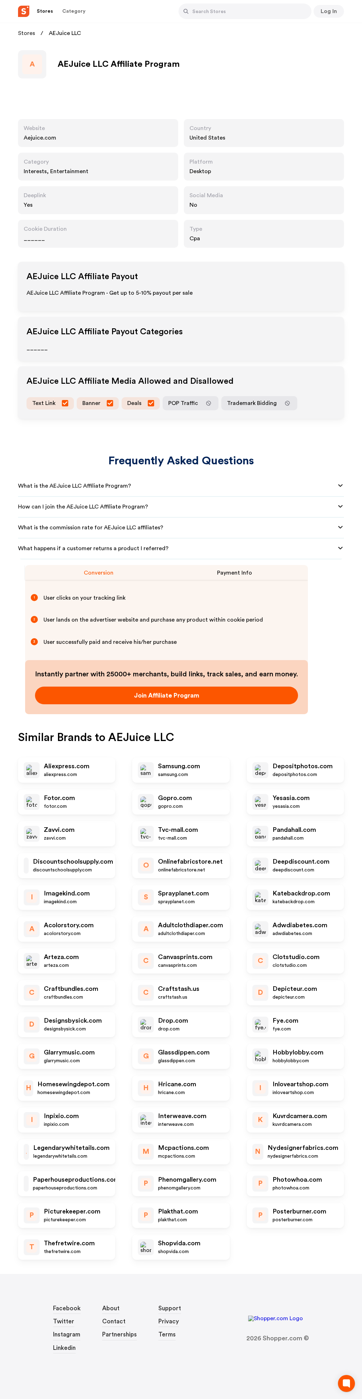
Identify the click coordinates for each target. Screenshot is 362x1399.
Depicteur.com (295, 989)
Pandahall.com (294, 830)
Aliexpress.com (66, 766)
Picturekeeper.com (72, 1211)
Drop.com (173, 1020)
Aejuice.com (40, 138)
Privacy (168, 1321)
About (110, 1308)
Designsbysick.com (73, 1020)
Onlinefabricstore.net (190, 861)
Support (169, 1308)
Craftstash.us (178, 989)
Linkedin (64, 1348)
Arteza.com (61, 957)
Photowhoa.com (297, 1179)
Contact (113, 1321)
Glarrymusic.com (69, 1052)
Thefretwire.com (69, 1243)
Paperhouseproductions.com (76, 1179)
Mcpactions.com (183, 1148)
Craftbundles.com (71, 989)
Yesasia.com (291, 798)
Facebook (67, 1308)
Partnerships (119, 1335)
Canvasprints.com (185, 957)
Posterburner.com (299, 1211)
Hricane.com (177, 1084)
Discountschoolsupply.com (73, 861)
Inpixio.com (61, 1116)
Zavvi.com (59, 830)
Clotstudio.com (296, 957)
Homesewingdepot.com (73, 1084)
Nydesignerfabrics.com (303, 1148)
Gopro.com (175, 798)
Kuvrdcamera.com (300, 1116)
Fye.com (285, 1020)
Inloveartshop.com (300, 1084)
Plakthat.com (178, 1211)
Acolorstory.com (69, 925)
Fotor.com (59, 798)
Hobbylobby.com (298, 1052)
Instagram (66, 1335)
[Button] (186, 11)
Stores (26, 33)
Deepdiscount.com (301, 861)
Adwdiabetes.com (300, 925)
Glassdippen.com (184, 1052)
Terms (167, 1335)
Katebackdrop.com (301, 893)
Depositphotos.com (303, 766)
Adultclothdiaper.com (190, 925)
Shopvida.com (179, 1243)
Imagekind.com (67, 893)
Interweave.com (182, 1116)
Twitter (63, 1321)
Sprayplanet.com (183, 893)
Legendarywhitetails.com (71, 1148)
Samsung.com (179, 766)
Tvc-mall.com (178, 830)
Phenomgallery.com (187, 1179)
